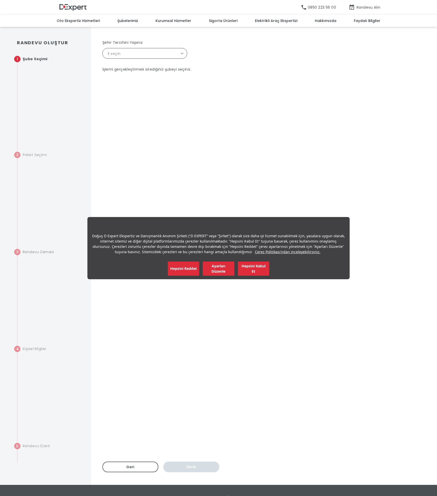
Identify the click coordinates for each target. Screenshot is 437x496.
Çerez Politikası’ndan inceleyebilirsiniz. (287, 251)
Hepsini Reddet (183, 268)
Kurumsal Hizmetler (173, 20)
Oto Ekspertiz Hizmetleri (78, 20)
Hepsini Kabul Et (254, 269)
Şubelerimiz (127, 20)
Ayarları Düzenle (218, 269)
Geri (130, 466)
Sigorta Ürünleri (223, 20)
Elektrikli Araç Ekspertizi (276, 20)
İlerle (191, 466)
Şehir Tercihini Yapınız (122, 42)
